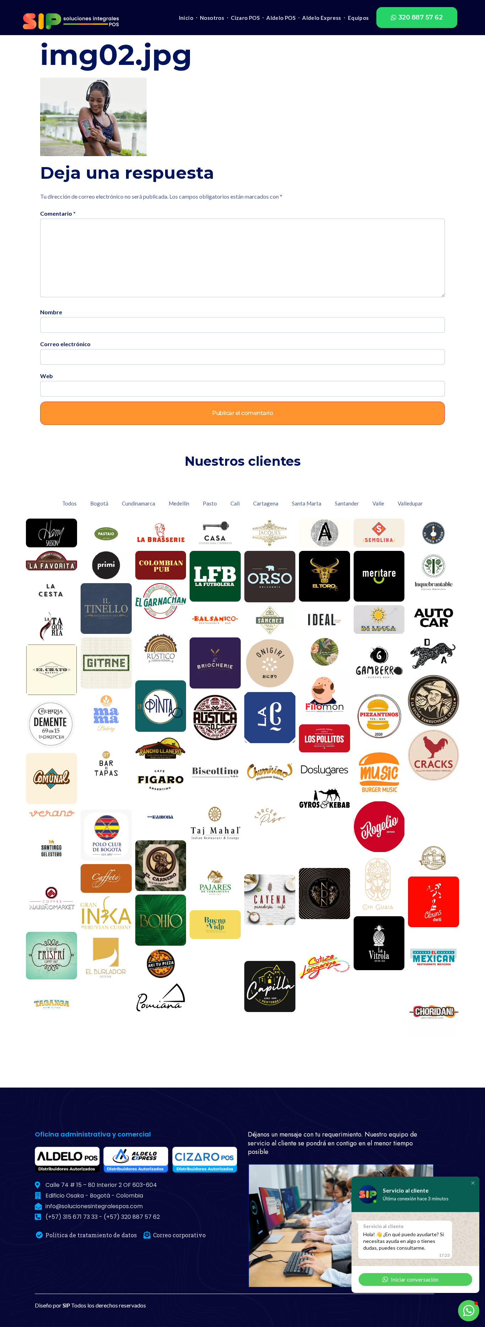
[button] (416, 17)
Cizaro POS (245, 18)
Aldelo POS (280, 18)
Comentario (58, 213)
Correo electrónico (65, 344)
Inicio (186, 18)
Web (46, 376)
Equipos (358, 18)
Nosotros (212, 18)
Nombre (51, 312)
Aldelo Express (321, 18)
